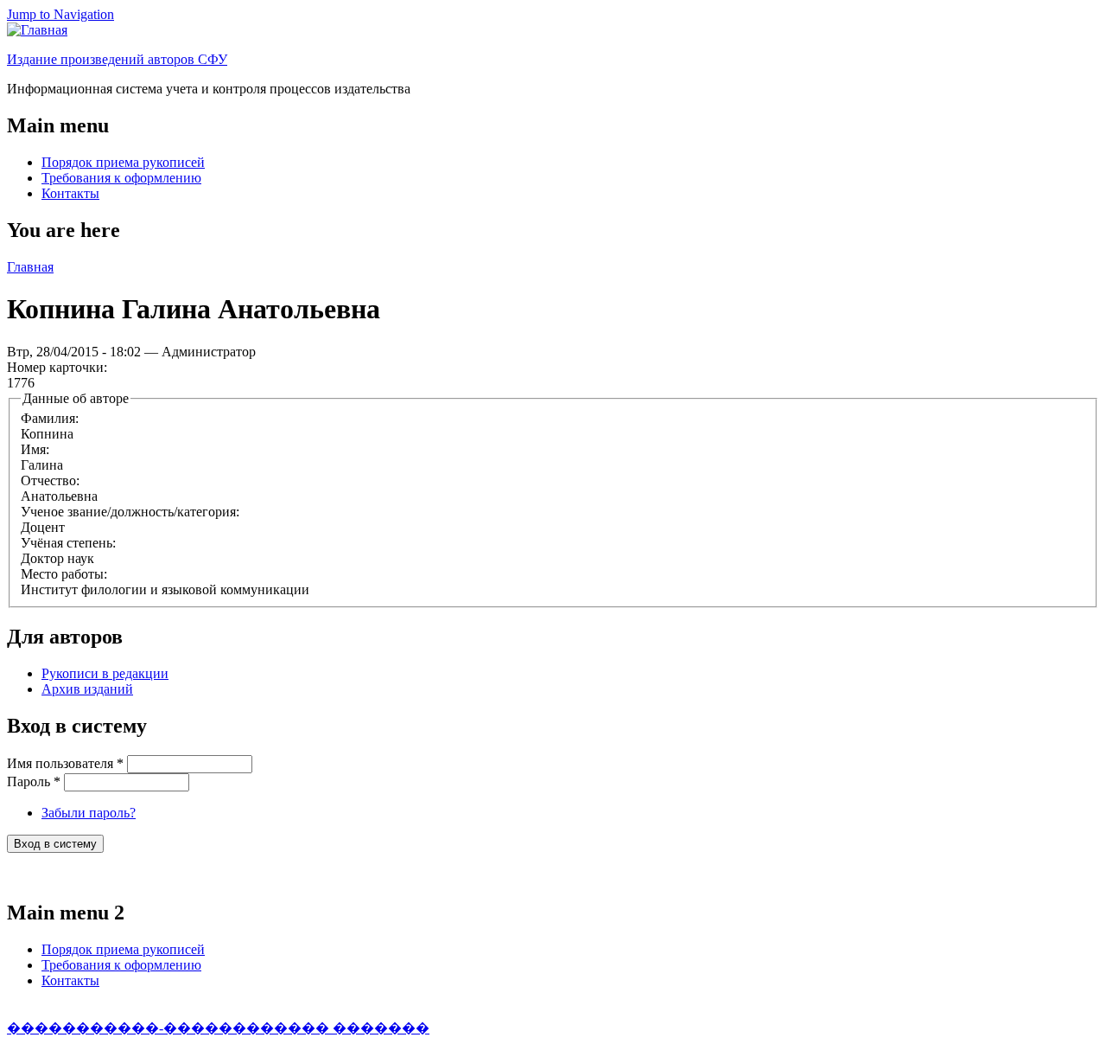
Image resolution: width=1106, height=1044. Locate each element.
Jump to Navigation (60, 14)
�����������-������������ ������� (218, 1028)
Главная (30, 266)
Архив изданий (87, 689)
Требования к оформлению (121, 177)
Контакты (70, 193)
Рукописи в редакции (104, 673)
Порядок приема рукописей (123, 162)
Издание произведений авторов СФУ (117, 59)
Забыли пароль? (88, 812)
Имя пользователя (65, 763)
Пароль (33, 781)
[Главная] (37, 29)
